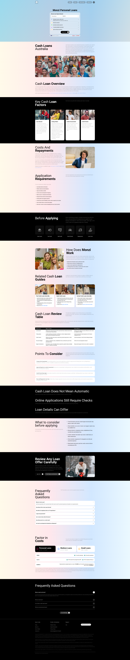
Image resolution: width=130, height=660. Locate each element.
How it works (82, 2)
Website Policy (53, 624)
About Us (36, 626)
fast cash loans (52, 93)
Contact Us (37, 631)
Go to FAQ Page (64, 612)
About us (89, 2)
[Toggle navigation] (94, 2)
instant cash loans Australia (60, 93)
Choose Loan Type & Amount (57, 13)
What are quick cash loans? (40, 592)
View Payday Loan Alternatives (51, 474)
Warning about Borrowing (86, 624)
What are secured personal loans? (41, 607)
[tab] (45, 549)
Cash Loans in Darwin (81, 93)
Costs (75, 2)
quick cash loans (65, 304)
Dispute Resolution (53, 626)
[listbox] (70, 16)
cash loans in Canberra (55, 166)
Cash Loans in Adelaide (70, 93)
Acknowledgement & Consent (55, 631)
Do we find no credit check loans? (41, 603)
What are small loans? (39, 599)
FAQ (66, 624)
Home (70, 2)
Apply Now (64, 32)
